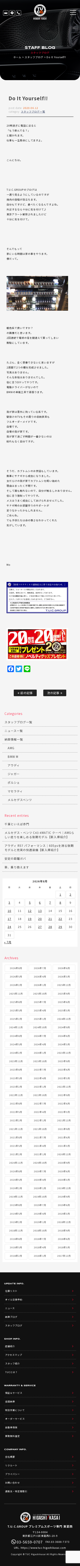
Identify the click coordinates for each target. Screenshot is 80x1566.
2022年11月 (16, 1095)
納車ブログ (11, 1316)
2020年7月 (40, 1171)
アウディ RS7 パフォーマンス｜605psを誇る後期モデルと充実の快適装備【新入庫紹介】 (39, 848)
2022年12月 (64, 1086)
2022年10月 (40, 1095)
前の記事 (26, 693)
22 (60, 919)
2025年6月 (64, 1002)
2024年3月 (64, 1044)
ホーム (17, 57)
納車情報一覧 (14, 739)
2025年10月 (40, 993)
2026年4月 (40, 976)
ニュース (10, 1308)
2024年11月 (16, 1027)
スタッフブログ (34, 57)
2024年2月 (16, 1052)
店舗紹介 (10, 1346)
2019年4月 (40, 1213)
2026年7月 (40, 968)
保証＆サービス (13, 1392)
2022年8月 (16, 1103)
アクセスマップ (13, 1354)
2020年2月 (16, 1188)
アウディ (14, 765)
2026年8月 (16, 968)
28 (50, 927)
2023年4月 (40, 1078)
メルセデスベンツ (20, 800)
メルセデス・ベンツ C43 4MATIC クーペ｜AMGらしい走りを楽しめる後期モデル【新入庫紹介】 (39, 835)
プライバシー (12, 1474)
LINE (12, 13)
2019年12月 (64, 1188)
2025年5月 (16, 1010)
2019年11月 (16, 1196)
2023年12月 (64, 1052)
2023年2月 (16, 1086)
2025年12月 (64, 985)
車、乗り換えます (17, 867)
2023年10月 (40, 1061)
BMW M (13, 757)
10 (9, 911)
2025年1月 (40, 1018)
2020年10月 (40, 1162)
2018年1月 (40, 1255)
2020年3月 (64, 1179)
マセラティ (15, 791)
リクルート (11, 1465)
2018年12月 (64, 1222)
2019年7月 (40, 1205)
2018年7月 (40, 1239)
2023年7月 (40, 1069)
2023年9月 (64, 1061)
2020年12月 (64, 1154)
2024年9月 (64, 1027)
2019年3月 (64, 1213)
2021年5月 (16, 1145)
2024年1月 (40, 1052)
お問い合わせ (12, 1482)
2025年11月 (16, 993)
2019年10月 (40, 1196)
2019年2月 (16, 1222)
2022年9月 (64, 1095)
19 (30, 919)
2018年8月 (16, 1239)
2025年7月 (40, 1002)
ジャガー (14, 774)
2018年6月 (64, 1239)
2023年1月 (40, 1086)
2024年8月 (16, 1035)
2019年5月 (16, 1213)
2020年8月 (16, 1171)
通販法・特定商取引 (16, 1491)
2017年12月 (64, 1255)
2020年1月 (40, 1188)
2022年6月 (64, 1103)
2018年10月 (40, 1230)
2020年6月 (64, 1171)
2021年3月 (64, 1145)
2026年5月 (16, 976)
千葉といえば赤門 (17, 824)
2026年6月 (64, 968)
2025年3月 (64, 1010)
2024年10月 (40, 1027)
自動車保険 (11, 1427)
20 (40, 919)
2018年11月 (16, 1230)
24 (9, 927)
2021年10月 (40, 1129)
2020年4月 (40, 1179)
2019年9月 (64, 1196)
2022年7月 (40, 1103)
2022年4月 (40, 1112)
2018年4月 (40, 1247)
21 (50, 919)
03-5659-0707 (18, 13)
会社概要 (10, 1456)
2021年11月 (16, 1129)
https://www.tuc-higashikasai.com (43, 1547)
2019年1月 (40, 1222)
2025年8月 (16, 1002)
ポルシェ (14, 782)
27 (40, 927)
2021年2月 (16, 1154)
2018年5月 (16, 1247)
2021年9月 (64, 1129)
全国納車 (10, 1401)
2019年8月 (16, 1205)
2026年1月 (40, 985)
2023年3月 (64, 1078)
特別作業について (15, 1410)
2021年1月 (40, 1154)
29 (60, 927)
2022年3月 (64, 1112)
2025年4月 (40, 1010)
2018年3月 (64, 1247)
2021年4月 (40, 1145)
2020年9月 (64, 1162)
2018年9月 (64, 1230)
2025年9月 (64, 993)
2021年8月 (16, 1137)
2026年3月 (64, 976)
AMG (11, 748)
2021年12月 (64, 1120)
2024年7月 (40, 1035)
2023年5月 (16, 1078)
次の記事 (53, 693)
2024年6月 (64, 1035)
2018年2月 (16, 1255)
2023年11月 (16, 1061)
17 (9, 919)
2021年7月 (40, 1137)
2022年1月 (40, 1120)
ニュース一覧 (14, 731)
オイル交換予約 (13, 1299)
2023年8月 (16, 1069)
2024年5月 (16, 1044)
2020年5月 (16, 1179)
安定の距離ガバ (15, 858)
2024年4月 (40, 1044)
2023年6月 (64, 1069)
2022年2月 (16, 1120)
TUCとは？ (11, 1372)
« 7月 (7, 942)
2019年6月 (64, 1205)
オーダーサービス (15, 1418)
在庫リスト (5, 13)
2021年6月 (64, 1137)
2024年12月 (64, 1018)
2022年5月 (16, 1112)
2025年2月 (16, 1018)
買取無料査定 (12, 1436)
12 (30, 911)
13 (40, 911)
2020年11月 (16, 1162)
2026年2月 (16, 985)
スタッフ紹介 (12, 1363)
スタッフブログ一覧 (33, 111)
